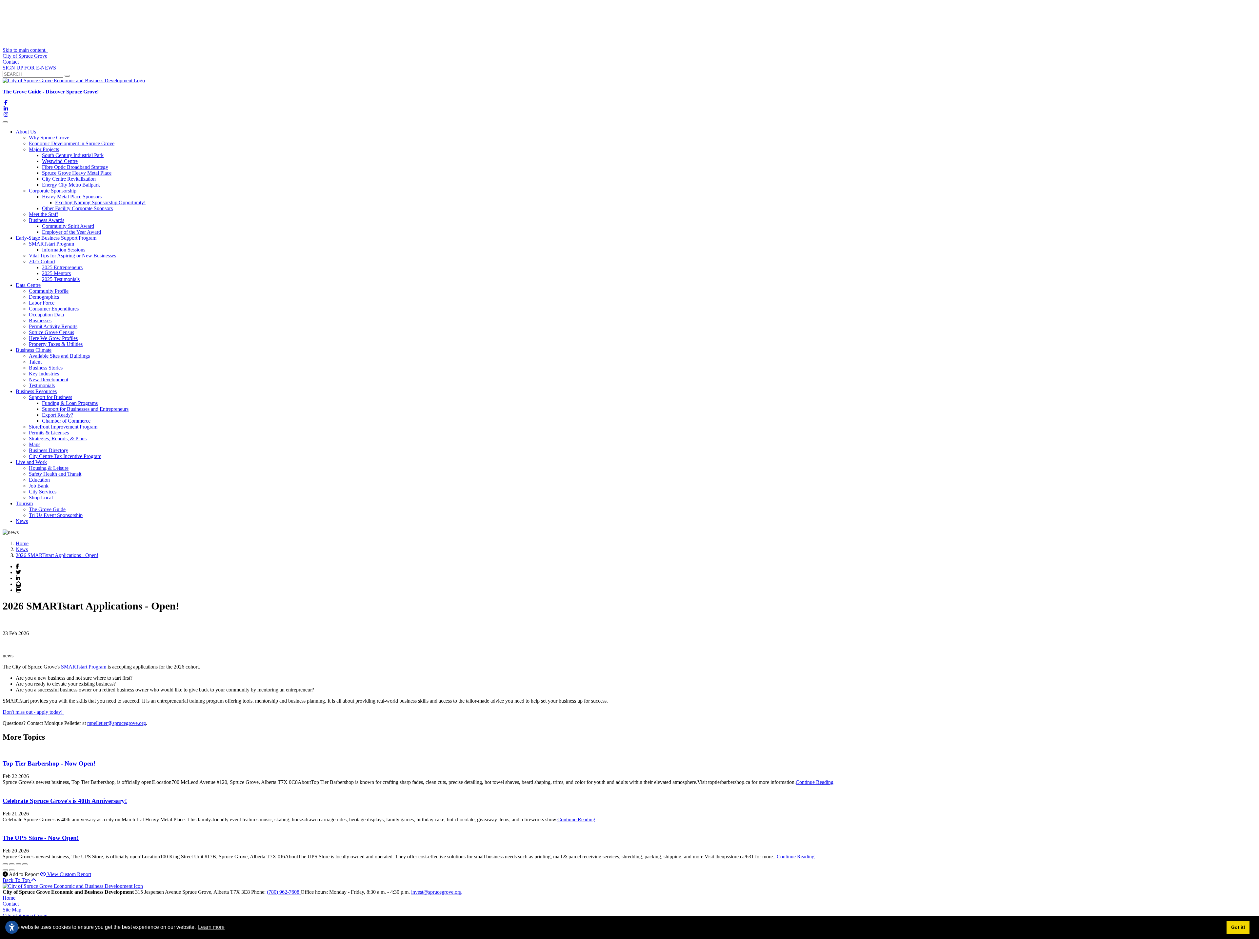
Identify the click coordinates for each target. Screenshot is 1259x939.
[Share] (11, 864)
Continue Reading (814, 782)
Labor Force (41, 303)
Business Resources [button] (36, 391)
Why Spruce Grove (49, 137)
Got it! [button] (1238, 927)
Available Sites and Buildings (59, 356)
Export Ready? (57, 415)
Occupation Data (46, 314)
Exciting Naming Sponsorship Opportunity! (100, 202)
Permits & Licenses (49, 432)
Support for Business (50, 397)
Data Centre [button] (28, 285)
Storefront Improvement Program (63, 427)
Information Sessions (63, 249)
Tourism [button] (24, 503)
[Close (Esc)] (5, 864)
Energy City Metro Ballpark (71, 185)
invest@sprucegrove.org (436, 892)
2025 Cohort (42, 261)
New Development (48, 379)
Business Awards (46, 220)
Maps (34, 444)
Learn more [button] (211, 927)
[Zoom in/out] (25, 864)
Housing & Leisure (49, 468)
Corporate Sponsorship (52, 190)
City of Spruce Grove (25, 56)
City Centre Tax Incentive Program (65, 456)
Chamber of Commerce (66, 421)
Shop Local (41, 497)
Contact (11, 62)
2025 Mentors (56, 273)
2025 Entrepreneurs (62, 267)
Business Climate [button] (33, 350)
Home (9, 898)
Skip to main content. (25, 50)
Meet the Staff (43, 214)
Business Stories (46, 367)
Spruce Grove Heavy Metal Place (76, 173)
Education (39, 480)
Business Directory (48, 450)
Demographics (44, 297)
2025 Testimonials (61, 279)
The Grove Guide (47, 509)
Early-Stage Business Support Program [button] (56, 238)
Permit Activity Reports (53, 326)
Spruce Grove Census (51, 332)
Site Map (12, 909)
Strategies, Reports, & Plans (58, 438)
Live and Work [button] (31, 462)
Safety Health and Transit (55, 474)
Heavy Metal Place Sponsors (72, 196)
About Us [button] (26, 131)
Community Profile (49, 291)
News (22, 521)
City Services (42, 491)
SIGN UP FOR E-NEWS (29, 67)
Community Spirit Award (68, 226)
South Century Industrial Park (73, 155)
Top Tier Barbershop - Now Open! (49, 763)
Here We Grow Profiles (53, 338)
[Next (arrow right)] (11, 870)
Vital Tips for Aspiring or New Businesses (72, 255)
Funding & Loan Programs (70, 403)
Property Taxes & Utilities (56, 344)
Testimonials (42, 385)
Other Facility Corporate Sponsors (77, 208)
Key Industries (44, 373)
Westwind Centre (60, 161)
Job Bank (39, 486)
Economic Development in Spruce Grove (71, 143)
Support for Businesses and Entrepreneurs (85, 409)
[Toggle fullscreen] (18, 864)
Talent (35, 362)
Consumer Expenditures (54, 308)
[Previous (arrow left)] (5, 870)
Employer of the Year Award (71, 232)
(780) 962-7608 (284, 892)
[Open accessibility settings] (11, 927)
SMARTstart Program (51, 244)
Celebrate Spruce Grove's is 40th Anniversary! (65, 800)
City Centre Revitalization (69, 179)
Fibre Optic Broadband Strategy (75, 167)
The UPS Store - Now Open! (41, 837)
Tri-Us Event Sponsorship (56, 515)
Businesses (40, 320)
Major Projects (44, 149)
